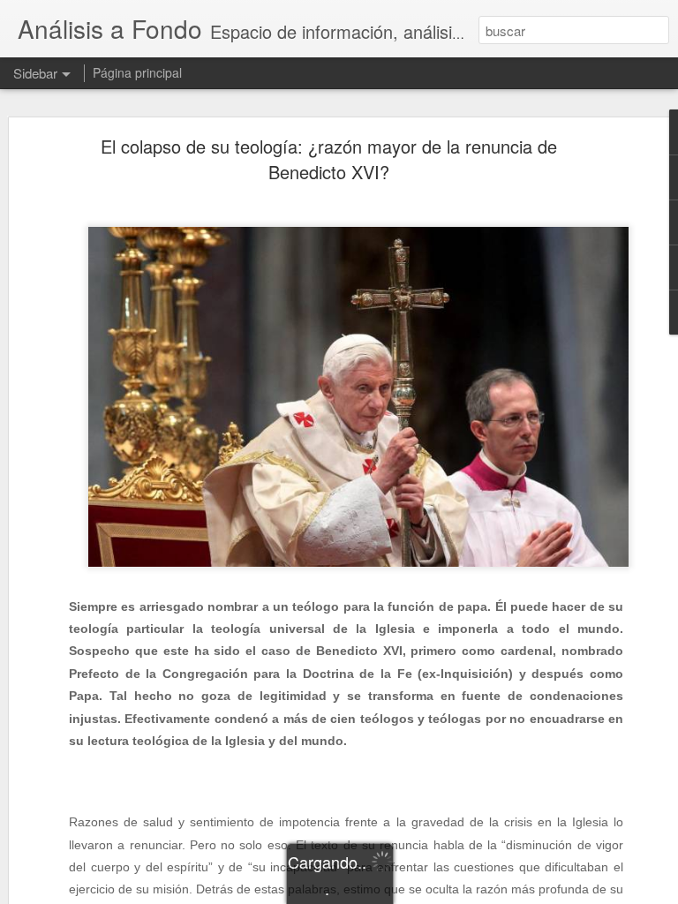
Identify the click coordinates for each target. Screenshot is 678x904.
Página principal (137, 72)
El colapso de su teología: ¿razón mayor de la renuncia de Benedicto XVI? (329, 159)
